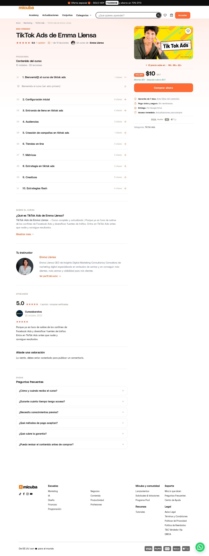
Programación (54, 509)
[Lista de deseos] (165, 15)
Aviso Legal (170, 512)
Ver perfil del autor (48, 276)
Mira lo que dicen (173, 491)
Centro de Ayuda (173, 500)
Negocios (95, 491)
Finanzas (52, 504)
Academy (34, 15)
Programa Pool (143, 500)
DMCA (168, 534)
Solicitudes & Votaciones (147, 495)
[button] (200, 547)
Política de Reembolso (175, 525)
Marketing (28, 23)
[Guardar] (188, 31)
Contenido (96, 495)
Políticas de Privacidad (176, 520)
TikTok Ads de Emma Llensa (32, 220)
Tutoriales (140, 512)
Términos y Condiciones (176, 516)
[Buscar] (158, 15)
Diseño (51, 500)
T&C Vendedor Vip (173, 529)
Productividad (97, 500)
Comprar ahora (163, 87)
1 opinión (40, 42)
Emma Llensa (47, 256)
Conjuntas (67, 15)
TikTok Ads (39, 23)
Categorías (82, 15)
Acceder (182, 15)
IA (49, 495)
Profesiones (96, 504)
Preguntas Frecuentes (175, 495)
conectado (46, 357)
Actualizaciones (50, 15)
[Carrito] (171, 15)
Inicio (18, 23)
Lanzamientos (142, 491)
